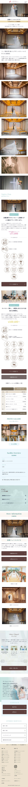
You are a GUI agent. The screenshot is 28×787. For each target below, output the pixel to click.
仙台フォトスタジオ (5, 752)
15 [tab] (15, 661)
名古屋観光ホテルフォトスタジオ (19, 751)
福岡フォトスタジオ (17, 760)
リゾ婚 (15, 769)
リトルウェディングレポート (6, 775)
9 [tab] (6, 661)
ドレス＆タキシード (17, 772)
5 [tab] (0, 661)
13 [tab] (12, 661)
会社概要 (15, 775)
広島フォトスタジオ (17, 755)
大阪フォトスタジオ (17, 754)
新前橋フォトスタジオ (5, 759)
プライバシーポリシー (17, 778)
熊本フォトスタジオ (17, 762)
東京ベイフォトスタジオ (5, 755)
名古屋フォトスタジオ (5, 762)
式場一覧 (3, 767)
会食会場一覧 (4, 770)
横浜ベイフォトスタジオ (5, 757)
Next (25, 661)
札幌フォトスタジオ (5, 751)
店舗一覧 (3, 769)
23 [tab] (27, 661)
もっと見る (14, 444)
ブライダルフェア (4, 765)
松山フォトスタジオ (17, 759)
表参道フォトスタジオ (5, 754)
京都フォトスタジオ (17, 752)
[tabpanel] (4, 653)
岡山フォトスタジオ (17, 757)
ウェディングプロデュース (18, 773)
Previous (2, 661)
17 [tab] (18, 661)
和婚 (2, 772)
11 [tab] (9, 661)
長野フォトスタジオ (5, 760)
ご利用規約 (3, 778)
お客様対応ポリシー (17, 780)
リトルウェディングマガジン (6, 773)
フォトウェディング (17, 770)
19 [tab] (21, 661)
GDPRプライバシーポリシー (5, 780)
